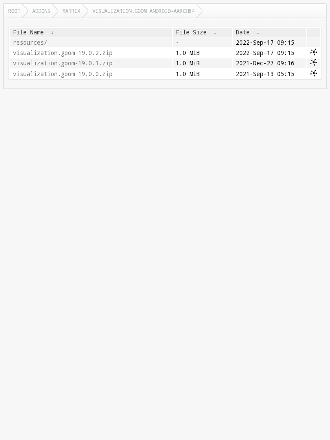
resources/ (30, 42)
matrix (71, 10)
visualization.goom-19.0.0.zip (63, 74)
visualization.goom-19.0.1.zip (63, 63)
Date (243, 32)
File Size (191, 32)
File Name (28, 32)
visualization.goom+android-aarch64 (143, 10)
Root (14, 10)
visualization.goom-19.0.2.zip (63, 53)
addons (41, 10)
